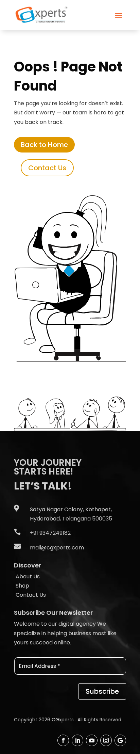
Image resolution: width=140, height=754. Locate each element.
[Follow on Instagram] (106, 740)
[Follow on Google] (120, 740)
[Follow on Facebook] (63, 740)
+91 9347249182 (50, 533)
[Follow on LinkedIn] (77, 740)
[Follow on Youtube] (92, 740)
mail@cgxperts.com (57, 547)
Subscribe (102, 691)
